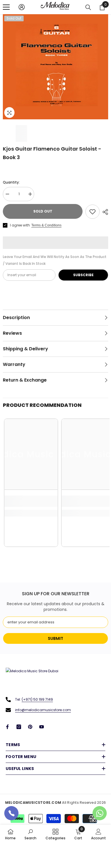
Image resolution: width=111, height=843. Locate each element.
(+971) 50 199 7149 (37, 699)
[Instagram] (18, 726)
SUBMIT (55, 638)
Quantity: (11, 182)
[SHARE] (104, 212)
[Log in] (21, 7)
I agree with (20, 225)
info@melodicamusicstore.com (43, 709)
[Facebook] (7, 726)
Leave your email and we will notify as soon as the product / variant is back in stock (54, 260)
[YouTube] (41, 726)
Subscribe (83, 274)
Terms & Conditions (46, 225)
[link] (31, 501)
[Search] (88, 7)
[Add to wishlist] (92, 212)
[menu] (6, 7)
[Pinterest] (30, 726)
